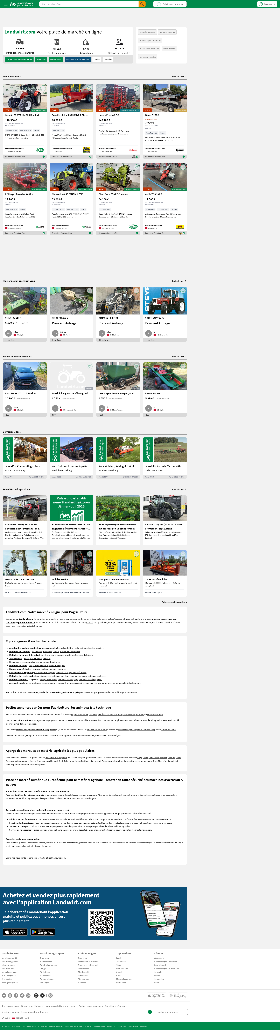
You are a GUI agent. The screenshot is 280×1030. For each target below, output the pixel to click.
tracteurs (93, 714)
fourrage (140, 714)
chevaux (70, 720)
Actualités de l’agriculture (16, 489)
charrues (46, 658)
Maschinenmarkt (9, 958)
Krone (77, 760)
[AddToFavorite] (43, 88)
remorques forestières (64, 654)
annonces (41, 59)
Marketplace (55, 59)
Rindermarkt (83, 968)
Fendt (65, 647)
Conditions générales (115, 1006)
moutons (79, 720)
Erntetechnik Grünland (88, 961)
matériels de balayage (68, 679)
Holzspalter (45, 975)
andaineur (47, 651)
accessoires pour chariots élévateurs (124, 682)
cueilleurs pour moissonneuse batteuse (78, 675)
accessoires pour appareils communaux (136, 729)
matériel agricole (147, 32)
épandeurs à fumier (77, 672)
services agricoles (148, 56)
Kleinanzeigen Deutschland (166, 968)
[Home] (21, 4)
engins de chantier (79, 714)
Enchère (108, 59)
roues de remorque (57, 668)
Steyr (139, 757)
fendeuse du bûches (84, 654)
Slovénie (133, 794)
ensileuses (101, 675)
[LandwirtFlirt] (50, 995)
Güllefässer (45, 972)
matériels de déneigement (90, 679)
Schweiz (158, 972)
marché (89, 622)
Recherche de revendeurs (77, 59)
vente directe (169, 48)
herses (26, 658)
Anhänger (44, 982)
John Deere (57, 647)
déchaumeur (36, 658)
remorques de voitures (50, 661)
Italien (157, 975)
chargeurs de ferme (48, 679)
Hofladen (82, 982)
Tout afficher (178, 76)
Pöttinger (85, 760)
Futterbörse (83, 975)
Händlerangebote (10, 961)
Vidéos (97, 59)
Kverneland (96, 760)
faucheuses (37, 651)
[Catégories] (36, 995)
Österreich (159, 958)
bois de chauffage (155, 714)
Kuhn (71, 760)
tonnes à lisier (62, 672)
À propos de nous (10, 1006)
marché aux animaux (149, 48)
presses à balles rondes (70, 651)
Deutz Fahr (63, 760)
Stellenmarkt (84, 979)
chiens (87, 720)
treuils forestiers (46, 654)
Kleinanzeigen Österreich (165, 961)
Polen (156, 982)
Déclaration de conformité (34, 1012)
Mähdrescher (46, 961)
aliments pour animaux (150, 40)
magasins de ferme (126, 714)
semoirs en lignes (57, 665)
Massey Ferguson (37, 760)
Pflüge (43, 968)
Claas (84, 647)
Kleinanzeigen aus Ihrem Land (19, 280)
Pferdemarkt (83, 972)
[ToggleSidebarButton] (6, 4)
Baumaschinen (47, 979)
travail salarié (172, 720)
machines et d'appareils (56, 757)
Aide (7, 1017)
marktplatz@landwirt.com (137, 1026)
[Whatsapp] (28, 995)
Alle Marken (7, 979)
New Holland (75, 647)
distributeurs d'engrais (44, 672)
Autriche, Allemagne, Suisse (101, 794)
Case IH (171, 757)
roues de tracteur (40, 668)
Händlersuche (8, 968)
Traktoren (44, 958)
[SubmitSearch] (142, 4)
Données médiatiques (32, 1006)
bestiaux (61, 720)
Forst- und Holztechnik (88, 965)
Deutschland (160, 965)
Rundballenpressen (48, 965)
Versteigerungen (9, 972)
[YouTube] (4, 995)
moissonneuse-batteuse (49, 675)
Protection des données (91, 1006)
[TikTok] (22, 995)
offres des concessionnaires (19, 59)
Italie (117, 794)
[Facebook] (16, 995)
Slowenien (159, 979)
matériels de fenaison (107, 714)
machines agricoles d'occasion (109, 618)
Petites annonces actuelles (17, 356)
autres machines (168, 729)
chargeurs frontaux (30, 682)
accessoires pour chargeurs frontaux (56, 682)
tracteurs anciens (96, 647)
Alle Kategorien (9, 975)
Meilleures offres (12, 76)
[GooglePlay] (42, 932)
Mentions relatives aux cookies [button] (61, 1006)
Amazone (106, 760)
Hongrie (124, 794)
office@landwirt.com (55, 857)
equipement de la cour (97, 729)
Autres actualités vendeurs (174, 601)
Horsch (117, 760)
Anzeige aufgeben (10, 982)
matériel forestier (167, 32)
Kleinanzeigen (8, 965)
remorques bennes (30, 661)
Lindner (163, 757)
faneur (56, 651)
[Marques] (42, 995)
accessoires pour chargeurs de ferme (90, 682)
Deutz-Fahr (121, 982)
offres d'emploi (140, 720)
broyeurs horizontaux (38, 665)
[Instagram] (10, 995)
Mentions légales (10, 1012)
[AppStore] (15, 932)
